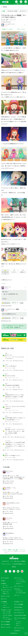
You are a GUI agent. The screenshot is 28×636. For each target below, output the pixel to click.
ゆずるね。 (18, 589)
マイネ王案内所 (6, 624)
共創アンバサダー (6, 617)
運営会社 (14, 566)
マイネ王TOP (6, 578)
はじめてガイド (5, 561)
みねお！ (7, 287)
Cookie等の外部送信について (19, 564)
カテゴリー (24, 11)
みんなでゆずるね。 (19, 590)
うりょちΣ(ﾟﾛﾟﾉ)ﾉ (9, 24)
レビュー (18, 595)
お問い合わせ (17, 561)
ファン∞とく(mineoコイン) (20, 619)
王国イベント (18, 625)
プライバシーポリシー (6, 564)
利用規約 (23, 561)
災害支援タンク (19, 583)
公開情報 (5, 601)
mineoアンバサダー (7, 610)
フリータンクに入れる (20, 579)
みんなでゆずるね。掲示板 (20, 592)
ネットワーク (5, 603)
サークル (5, 599)
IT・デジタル (5, 585)
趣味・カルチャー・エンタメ (8, 587)
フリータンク (19, 578)
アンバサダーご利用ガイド (7, 619)
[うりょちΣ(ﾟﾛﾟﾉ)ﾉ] (2, 25)
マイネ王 (4, 605)
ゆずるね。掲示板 (13, 11)
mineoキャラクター (6, 607)
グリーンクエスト (7, 627)
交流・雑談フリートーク (9, 19)
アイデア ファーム (7, 589)
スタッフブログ (6, 596)
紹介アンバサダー (6, 611)
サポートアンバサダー (7, 613)
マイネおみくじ (19, 621)
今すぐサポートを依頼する (7, 615)
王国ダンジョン (19, 601)
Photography (19, 607)
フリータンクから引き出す (20, 581)
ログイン (16, 325)
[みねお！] (2, 287)
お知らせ (18, 630)
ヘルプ (11, 561)
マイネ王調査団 (6, 621)
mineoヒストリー (20, 610)
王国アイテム (18, 623)
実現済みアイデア (6, 593)
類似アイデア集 (5, 591)
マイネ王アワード (20, 612)
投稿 (4, 11)
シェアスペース (19, 586)
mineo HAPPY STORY (21, 615)
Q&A (4, 580)
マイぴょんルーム (20, 627)
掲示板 (5, 7)
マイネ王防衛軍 (19, 604)
